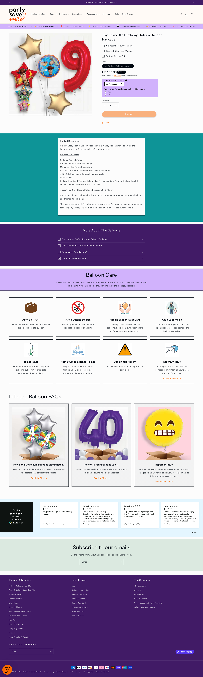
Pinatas (12, 633)
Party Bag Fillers (16, 629)
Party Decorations (16, 624)
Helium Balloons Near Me (20, 586)
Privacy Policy (78, 611)
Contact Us (139, 594)
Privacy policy (49, 672)
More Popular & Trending (19, 637)
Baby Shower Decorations (20, 611)
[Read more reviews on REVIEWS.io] (16, 523)
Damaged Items (78, 599)
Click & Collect (140, 599)
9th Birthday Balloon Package (119, 66)
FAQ (73, 586)
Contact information (103, 672)
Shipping (117, 76)
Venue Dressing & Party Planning (148, 603)
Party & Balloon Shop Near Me (22, 590)
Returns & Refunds (79, 594)
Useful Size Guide (79, 603)
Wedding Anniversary (18, 616)
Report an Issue (162, 481)
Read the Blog (37, 478)
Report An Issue (170, 378)
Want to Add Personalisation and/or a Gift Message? (126, 89)
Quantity (105, 100)
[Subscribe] (121, 562)
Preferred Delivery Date (114, 80)
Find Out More (100, 478)
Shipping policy (88, 672)
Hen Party (13, 620)
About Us (138, 590)
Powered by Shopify (34, 672)
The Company (140, 586)
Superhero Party (16, 594)
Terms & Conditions (80, 607)
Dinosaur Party (15, 599)
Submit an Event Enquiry (144, 607)
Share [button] (106, 123)
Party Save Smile (21, 672)
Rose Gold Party (16, 607)
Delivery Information (80, 590)
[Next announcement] (193, 2)
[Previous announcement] (9, 2)
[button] (39, 14)
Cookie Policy (78, 616)
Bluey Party (14, 603)
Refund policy (75, 672)
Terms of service (62, 672)
